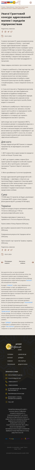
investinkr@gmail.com (14, 378)
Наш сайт (11, 402)
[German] (8, 2)
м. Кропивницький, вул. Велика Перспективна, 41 (17, 389)
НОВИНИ (9, 285)
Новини (10, 361)
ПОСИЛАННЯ (28, 302)
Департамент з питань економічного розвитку (15, 397)
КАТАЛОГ (29, 280)
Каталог (10, 357)
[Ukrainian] (11, 2)
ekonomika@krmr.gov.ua (15, 375)
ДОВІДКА (8, 322)
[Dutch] (2, 2)
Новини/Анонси (10, 7)
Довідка (20, 357)
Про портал (22, 361)
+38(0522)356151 (13, 381)
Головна (3, 7)
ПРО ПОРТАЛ (10, 326)
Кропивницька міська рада (16, 393)
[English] (5, 2)
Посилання (11, 364)
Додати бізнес (23, 364)
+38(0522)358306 (13, 385)
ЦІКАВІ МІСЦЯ (6, 311)
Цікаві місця (22, 354)
